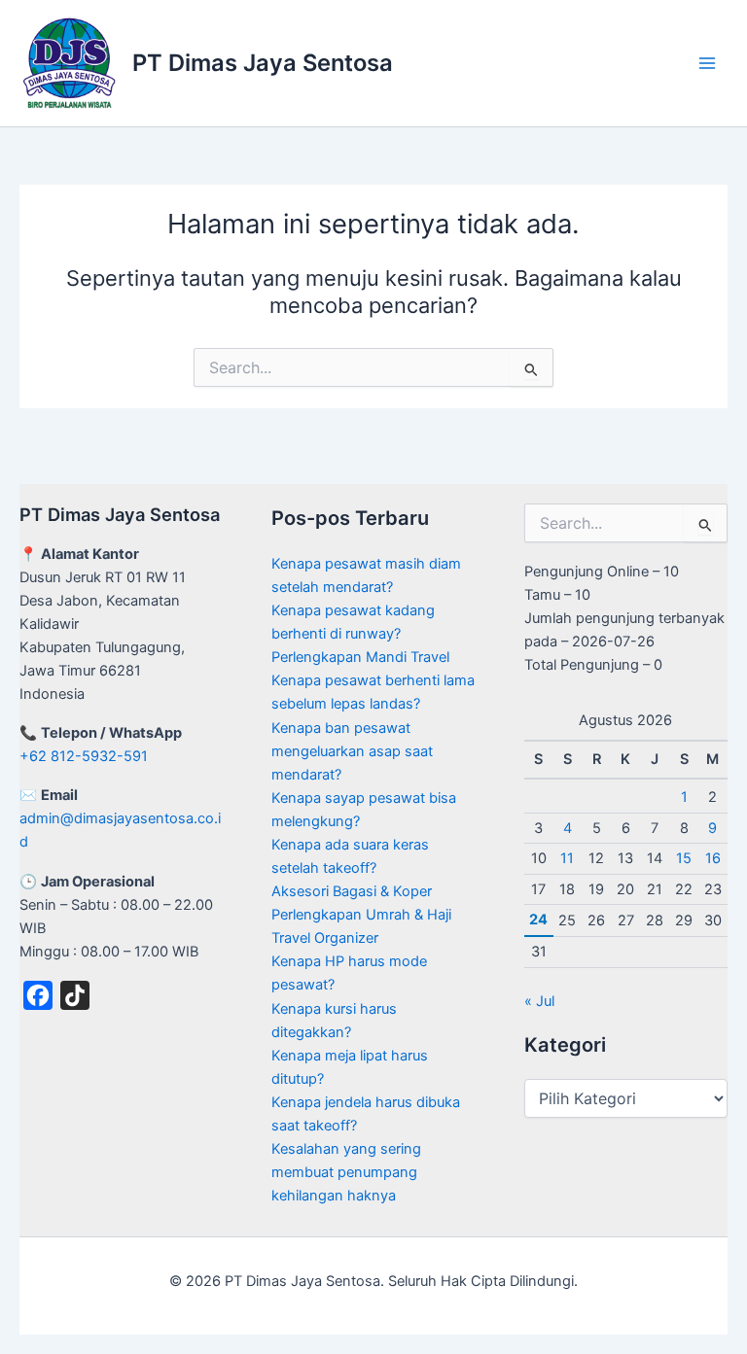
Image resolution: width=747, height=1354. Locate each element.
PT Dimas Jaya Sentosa (262, 63)
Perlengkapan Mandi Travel (360, 657)
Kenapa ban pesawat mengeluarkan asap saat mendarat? (352, 751)
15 (684, 858)
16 (713, 858)
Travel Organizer (324, 938)
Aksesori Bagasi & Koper (351, 891)
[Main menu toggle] (707, 63)
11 (567, 858)
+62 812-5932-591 (83, 756)
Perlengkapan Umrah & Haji (361, 914)
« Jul (539, 1001)
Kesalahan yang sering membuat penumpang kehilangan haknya (346, 1172)
